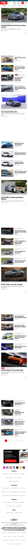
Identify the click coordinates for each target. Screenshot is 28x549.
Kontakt (23, 488)
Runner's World (10, 543)
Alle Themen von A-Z (16, 488)
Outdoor (18, 540)
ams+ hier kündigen (17, 477)
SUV (9, 5)
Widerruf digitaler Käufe (14, 481)
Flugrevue (10, 536)
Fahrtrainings (5, 473)
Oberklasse (13, 5)
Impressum (3, 491)
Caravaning (23, 532)
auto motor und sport (7, 502)
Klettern (15, 536)
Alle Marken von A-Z (6, 488)
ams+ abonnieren (9, 477)
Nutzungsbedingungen (14, 491)
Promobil (23, 540)
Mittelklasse (4, 5)
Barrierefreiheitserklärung (16, 495)
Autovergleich (22, 473)
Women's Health (18, 543)
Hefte (12, 0)
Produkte (16, 0)
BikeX (18, 532)
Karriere (23, 495)
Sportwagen (20, 5)
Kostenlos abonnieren (11, 460)
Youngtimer (22, 502)
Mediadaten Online (10, 512)
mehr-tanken (20, 536)
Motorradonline (12, 540)
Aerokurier (4, 532)
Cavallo (5, 536)
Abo (22, 2)
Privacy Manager (6, 495)
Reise (25, 5)
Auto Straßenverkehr (11, 506)
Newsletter (16, 473)
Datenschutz (23, 491)
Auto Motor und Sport (11, 532)
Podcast (10, 473)
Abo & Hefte (18, 506)
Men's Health (4, 540)
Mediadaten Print (18, 512)
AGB (8, 491)
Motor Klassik (15, 502)
